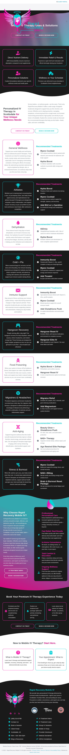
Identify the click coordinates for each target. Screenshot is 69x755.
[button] (22, 131)
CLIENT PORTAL (62, 1)
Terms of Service (45, 750)
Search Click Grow (34, 752)
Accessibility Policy (55, 750)
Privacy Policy (36, 750)
